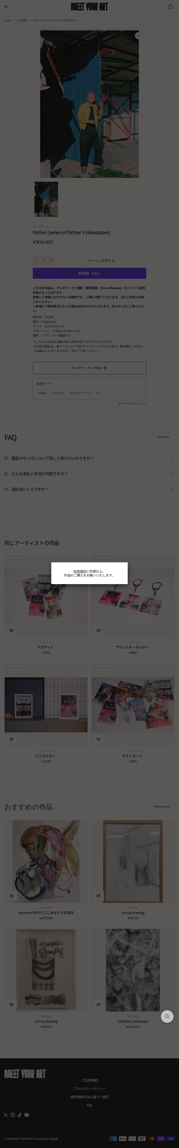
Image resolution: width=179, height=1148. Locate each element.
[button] (167, 1016)
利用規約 (79, 571)
